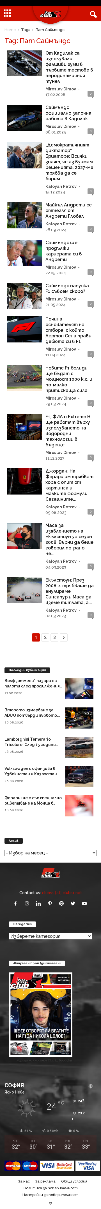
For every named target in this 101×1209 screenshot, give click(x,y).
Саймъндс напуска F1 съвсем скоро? (67, 288)
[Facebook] (16, 903)
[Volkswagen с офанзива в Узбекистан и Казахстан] (79, 776)
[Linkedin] (39, 903)
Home (10, 29)
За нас (24, 1181)
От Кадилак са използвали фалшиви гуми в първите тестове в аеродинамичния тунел (69, 67)
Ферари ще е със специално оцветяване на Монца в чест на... (33, 803)
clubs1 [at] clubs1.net (62, 892)
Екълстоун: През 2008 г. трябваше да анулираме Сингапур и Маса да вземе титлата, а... (69, 591)
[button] (92, 14)
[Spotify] (62, 903)
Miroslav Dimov (60, 88)
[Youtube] (85, 903)
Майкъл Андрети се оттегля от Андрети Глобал (68, 210)
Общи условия (74, 1181)
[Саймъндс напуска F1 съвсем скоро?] (24, 296)
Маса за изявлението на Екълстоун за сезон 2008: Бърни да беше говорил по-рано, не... (69, 539)
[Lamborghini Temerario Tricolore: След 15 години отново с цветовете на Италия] (79, 747)
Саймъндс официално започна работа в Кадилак (68, 113)
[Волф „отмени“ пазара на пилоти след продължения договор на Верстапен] (79, 688)
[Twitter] (74, 903)
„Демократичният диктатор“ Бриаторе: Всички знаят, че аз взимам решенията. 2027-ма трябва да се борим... (69, 161)
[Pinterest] (51, 903)
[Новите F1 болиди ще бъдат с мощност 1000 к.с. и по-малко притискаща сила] (24, 378)
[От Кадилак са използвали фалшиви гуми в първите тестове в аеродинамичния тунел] (24, 63)
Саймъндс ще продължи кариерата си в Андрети (63, 251)
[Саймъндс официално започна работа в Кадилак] (24, 118)
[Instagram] (28, 903)
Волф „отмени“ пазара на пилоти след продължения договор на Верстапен (32, 686)
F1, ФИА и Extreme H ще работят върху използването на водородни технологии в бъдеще (67, 430)
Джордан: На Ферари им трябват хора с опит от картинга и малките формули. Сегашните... (69, 485)
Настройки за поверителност (50, 1195)
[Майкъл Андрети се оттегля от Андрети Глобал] (24, 215)
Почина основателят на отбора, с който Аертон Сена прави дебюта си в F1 (68, 330)
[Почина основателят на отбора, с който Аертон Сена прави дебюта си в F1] (24, 329)
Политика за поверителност (51, 1188)
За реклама (45, 1181)
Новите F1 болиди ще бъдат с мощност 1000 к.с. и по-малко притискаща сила (68, 379)
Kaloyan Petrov (61, 186)
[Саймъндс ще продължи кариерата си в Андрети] (24, 253)
